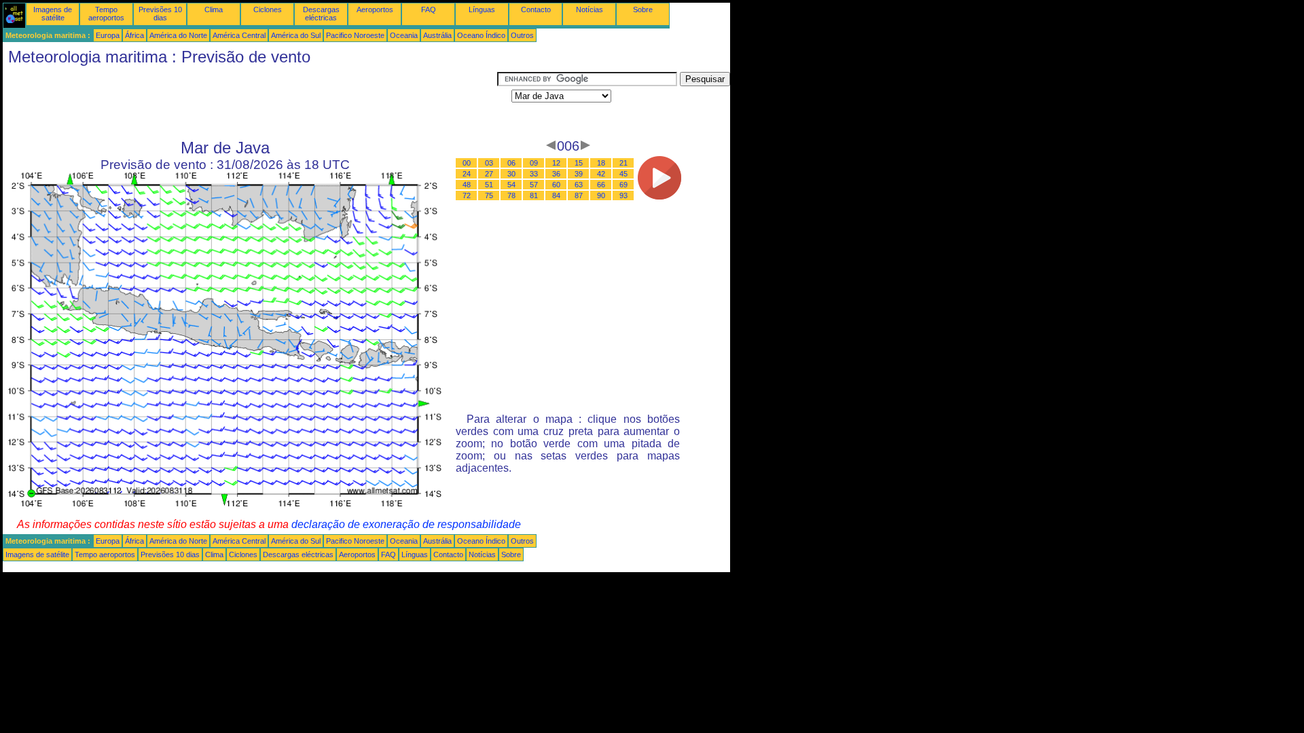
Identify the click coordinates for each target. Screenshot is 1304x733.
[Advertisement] (250, 102)
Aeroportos (375, 9)
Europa (108, 35)
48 (467, 185)
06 (511, 163)
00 (467, 163)
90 (601, 195)
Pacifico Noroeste (355, 35)
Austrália (437, 35)
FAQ (428, 9)
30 (511, 174)
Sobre (643, 9)
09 (534, 163)
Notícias (589, 9)
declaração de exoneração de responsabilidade (406, 524)
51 (489, 185)
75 (489, 195)
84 (556, 195)
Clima (213, 9)
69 (623, 185)
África (134, 35)
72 (467, 195)
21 (623, 163)
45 (623, 174)
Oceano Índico (481, 35)
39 (579, 174)
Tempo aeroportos (106, 13)
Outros (522, 35)
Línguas (482, 9)
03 (489, 163)
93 (623, 195)
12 (556, 163)
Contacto (536, 9)
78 (511, 195)
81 (534, 195)
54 (511, 185)
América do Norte (178, 35)
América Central (239, 35)
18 (601, 163)
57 (534, 185)
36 (556, 174)
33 (534, 174)
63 (579, 185)
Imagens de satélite (52, 13)
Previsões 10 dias (160, 13)
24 (467, 174)
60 (556, 185)
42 (601, 174)
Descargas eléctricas (321, 13)
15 (579, 163)
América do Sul (296, 35)
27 (489, 174)
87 (579, 195)
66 (601, 185)
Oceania (404, 35)
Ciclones (267, 9)
